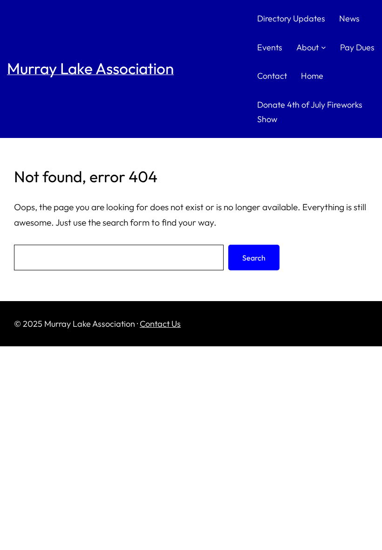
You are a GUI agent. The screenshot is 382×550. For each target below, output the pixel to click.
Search (254, 257)
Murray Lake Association (90, 68)
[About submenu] (323, 47)
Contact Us (160, 323)
